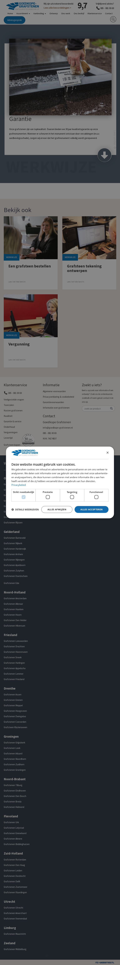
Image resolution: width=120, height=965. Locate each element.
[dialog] (60, 482)
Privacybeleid (18, 484)
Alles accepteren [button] (91, 509)
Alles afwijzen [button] (57, 509)
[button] (25, 509)
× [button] (107, 452)
